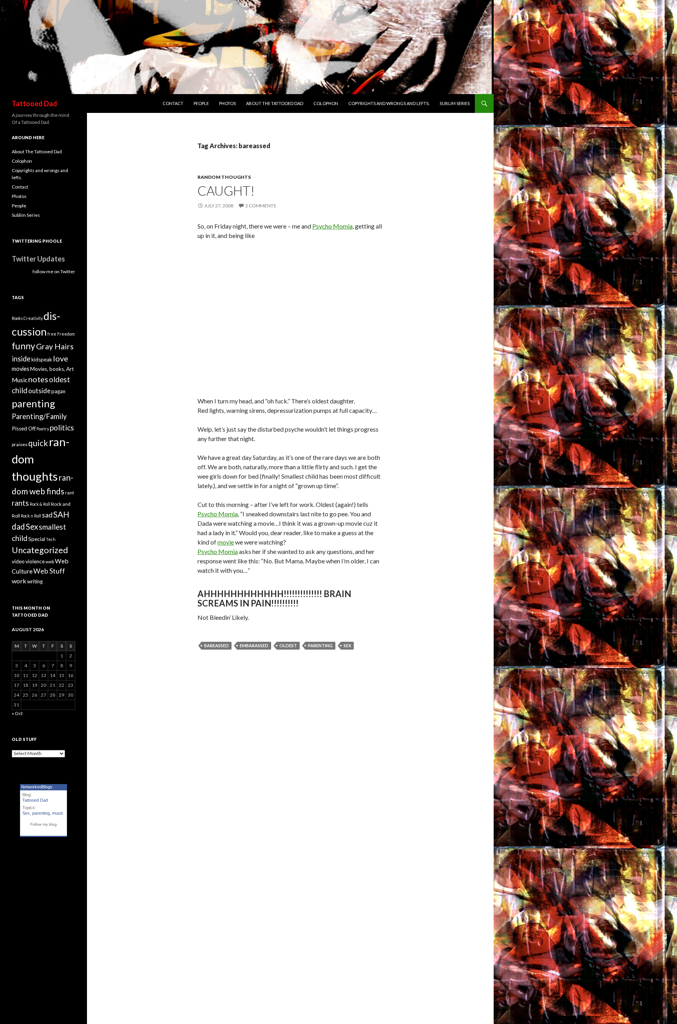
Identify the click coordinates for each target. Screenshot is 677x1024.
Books (17, 318)
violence (35, 561)
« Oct (17, 713)
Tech (51, 539)
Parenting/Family (39, 416)
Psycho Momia (332, 226)
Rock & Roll (40, 504)
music (57, 813)
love (60, 358)
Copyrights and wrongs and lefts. (388, 103)
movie (225, 542)
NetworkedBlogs (36, 786)
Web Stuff (49, 571)
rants (20, 503)
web (49, 562)
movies (20, 368)
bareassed (216, 645)
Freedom (66, 333)
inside (21, 358)
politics (62, 427)
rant (69, 493)
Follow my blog (43, 824)
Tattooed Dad (34, 103)
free (51, 333)
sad (47, 515)
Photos (227, 103)
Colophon (325, 103)
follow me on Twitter (54, 271)
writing (35, 581)
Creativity (33, 318)
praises (19, 444)
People (201, 103)
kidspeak (41, 359)
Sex (347, 645)
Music (19, 379)
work (19, 581)
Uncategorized (40, 550)
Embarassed (254, 645)
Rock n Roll (31, 515)
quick (38, 443)
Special (36, 539)
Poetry (42, 428)
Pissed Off (24, 428)
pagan (58, 391)
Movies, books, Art (52, 369)
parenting (320, 645)
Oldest (288, 645)
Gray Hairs (55, 346)
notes (38, 379)
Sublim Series (455, 103)
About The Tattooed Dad (274, 103)
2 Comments (260, 206)
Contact (173, 103)
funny (23, 346)
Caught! (226, 190)
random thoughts (224, 177)
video (18, 561)
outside (39, 391)
